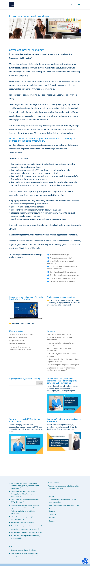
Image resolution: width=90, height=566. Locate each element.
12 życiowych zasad (16, 340)
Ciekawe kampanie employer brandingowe (63, 365)
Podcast (52, 511)
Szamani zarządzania (17, 344)
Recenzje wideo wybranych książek (23, 550)
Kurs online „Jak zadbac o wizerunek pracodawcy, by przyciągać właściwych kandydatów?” (25, 485)
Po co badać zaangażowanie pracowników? (26, 526)
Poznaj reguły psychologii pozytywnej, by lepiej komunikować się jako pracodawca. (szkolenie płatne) (63, 302)
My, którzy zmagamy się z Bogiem (22, 334)
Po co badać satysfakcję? (59, 255)
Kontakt (52, 496)
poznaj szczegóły (68, 391)
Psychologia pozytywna (18, 337)
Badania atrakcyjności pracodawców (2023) (26, 532)
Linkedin (52, 518)
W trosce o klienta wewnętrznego (62, 278)
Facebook (52, 521)
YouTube (52, 514)
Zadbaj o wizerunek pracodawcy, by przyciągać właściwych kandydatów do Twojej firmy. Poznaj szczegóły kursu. (62, 427)
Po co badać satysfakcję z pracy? (22, 522)
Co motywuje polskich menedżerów (63, 272)
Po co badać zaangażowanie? (60, 258)
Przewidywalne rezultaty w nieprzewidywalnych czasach (20, 348)
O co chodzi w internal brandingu (62, 281)
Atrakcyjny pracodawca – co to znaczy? (25, 529)
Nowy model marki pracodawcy (59, 334)
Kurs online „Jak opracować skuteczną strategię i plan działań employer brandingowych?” (24, 493)
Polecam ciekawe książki (20, 547)
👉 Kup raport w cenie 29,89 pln (22, 323)
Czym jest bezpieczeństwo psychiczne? (64, 275)
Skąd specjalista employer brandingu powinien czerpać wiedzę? (61, 369)
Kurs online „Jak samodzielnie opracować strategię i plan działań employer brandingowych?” (62, 388)
